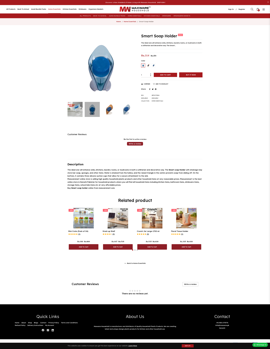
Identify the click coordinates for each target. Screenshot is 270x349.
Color (143, 61)
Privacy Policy (53, 323)
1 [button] (132, 250)
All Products (85, 16)
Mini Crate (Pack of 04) (78, 231)
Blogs (36, 323)
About (23, 323)
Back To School (100, 16)
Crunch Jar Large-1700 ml (148, 231)
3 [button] (137, 250)
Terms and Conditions (69, 323)
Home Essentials (134, 16)
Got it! (187, 346)
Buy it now (191, 75)
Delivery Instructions (35, 325)
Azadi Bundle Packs (117, 16)
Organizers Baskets (181, 16)
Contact (43, 323)
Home (118, 22)
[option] (83, 229)
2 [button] (135, 250)
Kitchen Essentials (152, 16)
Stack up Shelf (109, 231)
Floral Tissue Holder (179, 231)
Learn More (132, 346)
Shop (30, 323)
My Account (49, 325)
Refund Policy (20, 325)
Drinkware (166, 16)
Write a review (135, 144)
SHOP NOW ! (161, 2)
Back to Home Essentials (136, 263)
